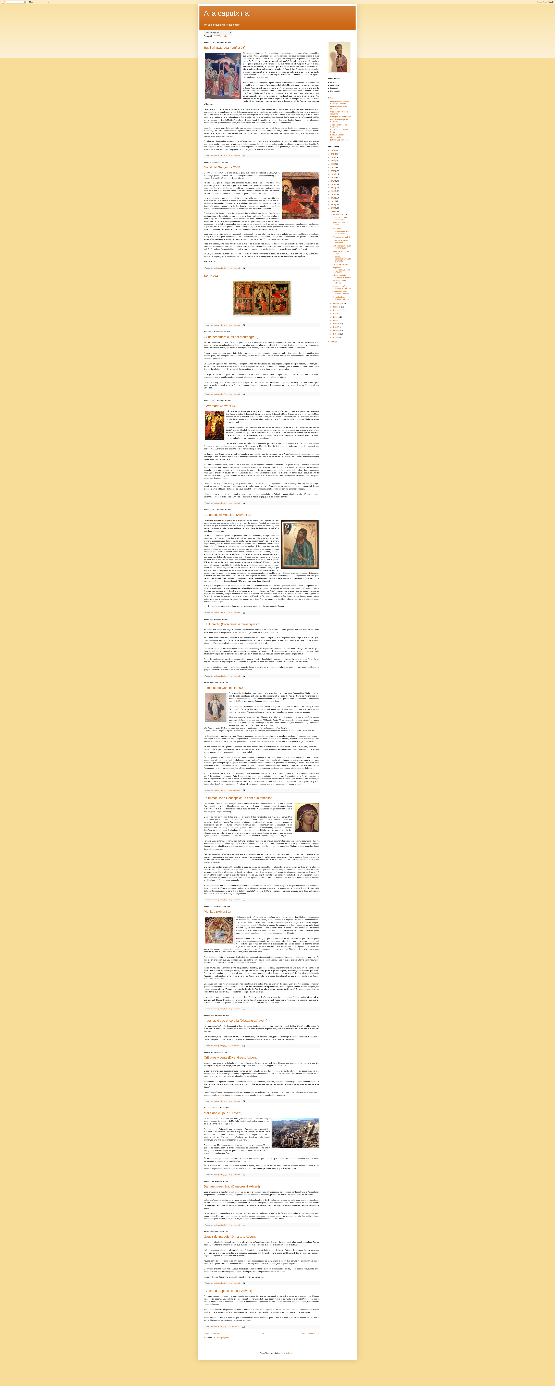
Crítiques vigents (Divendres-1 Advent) (231, 1057)
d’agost (336, 314)
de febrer (336, 334)
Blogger (291, 1353)
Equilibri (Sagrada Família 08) (224, 47)
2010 (333, 205)
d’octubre (337, 307)
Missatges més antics (310, 1334)
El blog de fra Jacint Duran (340, 117)
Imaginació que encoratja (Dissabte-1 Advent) (235, 1020)
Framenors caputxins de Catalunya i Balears (339, 103)
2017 (333, 181)
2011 (333, 201)
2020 (333, 171)
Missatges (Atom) (222, 1338)
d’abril (335, 327)
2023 (333, 161)
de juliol (336, 317)
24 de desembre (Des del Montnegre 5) (231, 337)
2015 (333, 188)
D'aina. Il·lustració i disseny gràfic (337, 136)
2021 (333, 167)
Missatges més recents (213, 1334)
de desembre (338, 214)
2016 (333, 184)
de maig (336, 324)
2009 (333, 208)
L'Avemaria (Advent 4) (219, 406)
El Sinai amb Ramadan (339, 140)
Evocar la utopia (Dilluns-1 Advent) (228, 1291)
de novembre (338, 303)
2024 (333, 157)
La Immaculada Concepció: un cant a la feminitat (238, 798)
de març (336, 330)
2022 (333, 164)
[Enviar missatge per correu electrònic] (244, 155)
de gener (336, 337)
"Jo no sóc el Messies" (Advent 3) (227, 515)
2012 (333, 198)
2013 (333, 194)
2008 (333, 211)
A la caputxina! (227, 13)
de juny (336, 320)
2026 (333, 150)
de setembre (338, 310)
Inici (262, 1334)
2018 (333, 178)
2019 (333, 174)
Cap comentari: (234, 155)
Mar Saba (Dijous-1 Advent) (223, 1113)
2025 (333, 154)
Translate (223, 36)
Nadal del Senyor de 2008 (222, 167)
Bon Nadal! (211, 275)
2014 (333, 191)
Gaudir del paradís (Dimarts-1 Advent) (230, 1236)
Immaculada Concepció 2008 (224, 688)
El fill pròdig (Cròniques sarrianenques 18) (233, 624)
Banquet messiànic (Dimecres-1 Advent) (232, 1186)
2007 (333, 342)
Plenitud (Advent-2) (217, 911)
